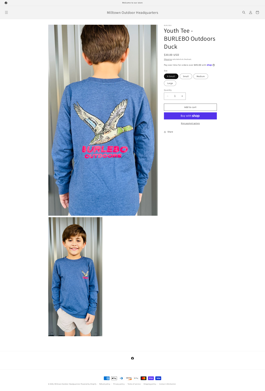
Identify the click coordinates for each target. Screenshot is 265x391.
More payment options (190, 123)
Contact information (167, 384)
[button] (6, 12)
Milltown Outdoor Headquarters (67, 384)
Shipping (168, 59)
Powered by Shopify (88, 384)
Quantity (168, 90)
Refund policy (104, 384)
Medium (201, 76)
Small (186, 76)
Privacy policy (119, 384)
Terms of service (134, 384)
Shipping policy (150, 384)
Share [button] (170, 131)
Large (170, 83)
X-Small (171, 76)
